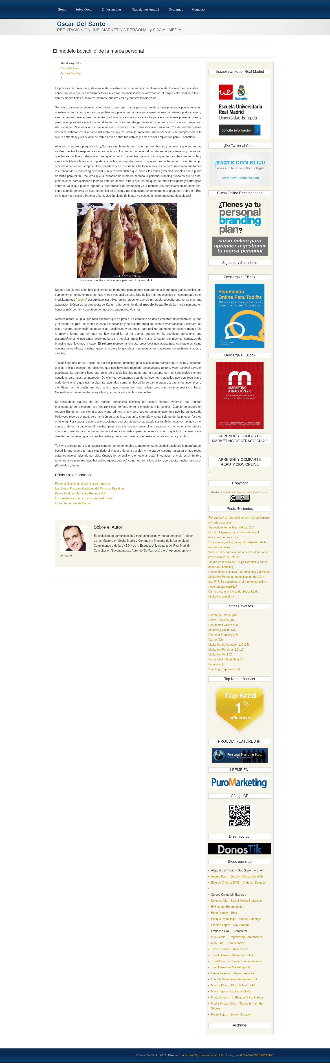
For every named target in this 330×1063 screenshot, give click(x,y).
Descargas (176, 9)
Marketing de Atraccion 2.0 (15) (228, 644)
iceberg (81, 299)
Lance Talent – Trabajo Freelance (232, 973)
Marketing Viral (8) (220, 654)
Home (62, 9)
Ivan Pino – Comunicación (228, 943)
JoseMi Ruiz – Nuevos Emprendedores (236, 961)
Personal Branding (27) (223, 634)
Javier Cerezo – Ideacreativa (229, 949)
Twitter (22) (215, 639)
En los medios (111, 9)
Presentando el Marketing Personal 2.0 (80, 493)
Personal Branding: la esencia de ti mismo (82, 483)
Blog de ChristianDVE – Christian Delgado (238, 882)
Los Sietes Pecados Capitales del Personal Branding (89, 488)
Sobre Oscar (83, 9)
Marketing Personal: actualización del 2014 (236, 576)
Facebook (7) (216, 664)
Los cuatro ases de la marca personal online (83, 498)
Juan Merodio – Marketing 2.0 (230, 967)
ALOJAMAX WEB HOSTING (256, 1055)
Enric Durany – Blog (224, 912)
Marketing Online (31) (222, 630)
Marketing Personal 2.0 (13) (226, 649)
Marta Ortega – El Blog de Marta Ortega (237, 997)
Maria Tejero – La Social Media (231, 991)
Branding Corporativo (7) (224, 669)
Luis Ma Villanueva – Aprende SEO (234, 979)
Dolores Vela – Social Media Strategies (236, 900)
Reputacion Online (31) (223, 625)
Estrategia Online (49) (222, 615)
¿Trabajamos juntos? (145, 9)
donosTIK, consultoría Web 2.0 (204, 1055)
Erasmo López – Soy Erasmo (230, 925)
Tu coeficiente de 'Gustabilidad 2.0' (231, 527)
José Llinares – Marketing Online (232, 955)
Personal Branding (71, 73)
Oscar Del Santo (70, 68)
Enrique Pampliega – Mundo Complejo (236, 919)
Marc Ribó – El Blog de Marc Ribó (233, 985)
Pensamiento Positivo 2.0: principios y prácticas (239, 572)
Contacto (198, 9)
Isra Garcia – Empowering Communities (237, 937)
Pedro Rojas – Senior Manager (231, 1014)
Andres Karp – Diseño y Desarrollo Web (237, 876)
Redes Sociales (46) (221, 620)
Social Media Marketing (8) (225, 659)
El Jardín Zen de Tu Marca (72, 503)
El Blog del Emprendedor (227, 906)
